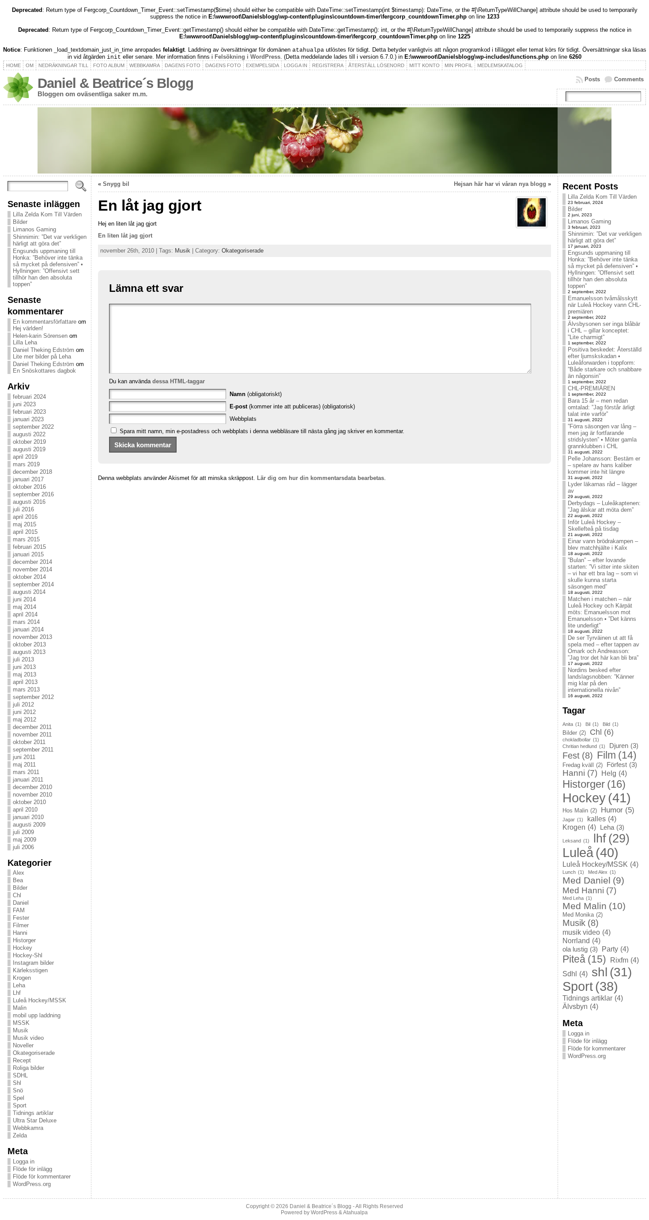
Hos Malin (579, 810)
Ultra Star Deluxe (35, 1120)
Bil (592, 724)
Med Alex (602, 872)
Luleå (590, 853)
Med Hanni (589, 890)
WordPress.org (32, 1184)
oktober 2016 (29, 486)
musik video (586, 932)
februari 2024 (29, 396)
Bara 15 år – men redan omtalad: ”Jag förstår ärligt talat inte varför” (601, 407)
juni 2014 (24, 599)
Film (617, 755)
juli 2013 (23, 659)
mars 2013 (26, 689)
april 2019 (25, 456)
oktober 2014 (29, 577)
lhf (611, 838)
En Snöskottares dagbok (44, 370)
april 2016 (25, 517)
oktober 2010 (29, 802)
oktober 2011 (29, 742)
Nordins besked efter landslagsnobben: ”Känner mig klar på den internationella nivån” (601, 680)
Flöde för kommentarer (42, 1176)
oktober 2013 (29, 644)
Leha (19, 985)
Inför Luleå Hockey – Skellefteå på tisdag (594, 525)
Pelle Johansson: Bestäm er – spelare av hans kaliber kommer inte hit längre (604, 465)
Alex (18, 872)
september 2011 (33, 749)
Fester (21, 917)
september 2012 (33, 697)
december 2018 (32, 471)
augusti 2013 (29, 652)
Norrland (581, 940)
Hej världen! (28, 328)
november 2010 (32, 794)
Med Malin (594, 906)
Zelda (20, 1135)
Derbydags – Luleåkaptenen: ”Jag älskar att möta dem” (604, 506)
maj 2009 (24, 839)
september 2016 (33, 494)
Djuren (623, 745)
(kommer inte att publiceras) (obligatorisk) (292, 406)
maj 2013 (24, 674)
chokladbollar (580, 739)
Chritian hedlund (583, 746)
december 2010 (32, 787)
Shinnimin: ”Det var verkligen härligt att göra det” (50, 240)
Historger (24, 940)
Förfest (622, 764)
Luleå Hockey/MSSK (39, 1000)
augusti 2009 (29, 824)
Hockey (22, 947)
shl (612, 972)
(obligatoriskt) (256, 394)
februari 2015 (29, 547)
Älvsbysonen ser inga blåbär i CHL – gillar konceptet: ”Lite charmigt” (604, 330)
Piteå (584, 959)
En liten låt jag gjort (125, 235)
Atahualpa (355, 1212)
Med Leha (577, 898)
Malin (19, 1008)
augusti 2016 (29, 502)
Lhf (17, 993)
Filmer (21, 925)
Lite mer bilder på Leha (42, 356)
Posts (592, 79)
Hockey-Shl (27, 955)
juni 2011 (24, 757)
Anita (571, 724)
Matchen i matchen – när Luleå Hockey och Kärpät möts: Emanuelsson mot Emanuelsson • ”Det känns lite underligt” (602, 612)
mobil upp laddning (36, 1015)
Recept (22, 1060)
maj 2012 (24, 719)
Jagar (572, 819)
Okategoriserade (34, 1053)
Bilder (20, 222)
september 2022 (33, 426)
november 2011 (32, 734)
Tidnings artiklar (33, 1113)
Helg (614, 773)
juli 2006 (23, 847)
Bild (611, 724)
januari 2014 (28, 629)
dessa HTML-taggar (178, 381)
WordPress (324, 1212)
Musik (20, 1030)
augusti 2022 (29, 434)
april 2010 (25, 809)
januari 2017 (28, 479)
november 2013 (32, 637)
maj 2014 (24, 607)
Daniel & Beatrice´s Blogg (115, 83)
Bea (18, 880)
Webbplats (243, 418)
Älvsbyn (580, 1006)
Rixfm (624, 960)
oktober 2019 (29, 441)
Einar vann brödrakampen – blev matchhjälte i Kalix (603, 544)
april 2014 (25, 614)
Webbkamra (28, 1128)
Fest (577, 755)
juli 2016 (23, 509)
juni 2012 (24, 712)
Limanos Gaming (34, 229)
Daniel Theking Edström (43, 350)
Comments (629, 79)
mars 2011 (26, 772)
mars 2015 (26, 539)
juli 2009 (23, 832)
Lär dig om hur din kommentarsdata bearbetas (320, 478)
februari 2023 (29, 411)
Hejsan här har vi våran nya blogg (500, 184)
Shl (17, 1083)
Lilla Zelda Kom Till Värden (47, 214)
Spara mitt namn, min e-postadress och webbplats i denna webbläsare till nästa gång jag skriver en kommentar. (262, 431)
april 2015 (25, 532)
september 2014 (33, 584)
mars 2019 (26, 464)
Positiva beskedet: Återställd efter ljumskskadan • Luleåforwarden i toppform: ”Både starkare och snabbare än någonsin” (604, 362)
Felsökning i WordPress (247, 56)
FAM (19, 910)
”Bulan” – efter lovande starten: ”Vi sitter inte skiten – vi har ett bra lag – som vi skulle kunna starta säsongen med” (603, 573)
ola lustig (580, 949)
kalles (601, 819)
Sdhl (575, 974)
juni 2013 (24, 667)
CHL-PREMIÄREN (591, 388)
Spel (18, 1098)
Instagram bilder (33, 962)
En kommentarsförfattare (44, 321)
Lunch (573, 872)
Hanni (20, 932)
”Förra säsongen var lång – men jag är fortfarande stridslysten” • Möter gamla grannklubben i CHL (602, 436)
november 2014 (32, 569)
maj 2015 (24, 524)
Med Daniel (593, 880)
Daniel (21, 902)
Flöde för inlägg (32, 1169)
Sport (19, 1105)
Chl (17, 895)
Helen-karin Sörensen (40, 335)
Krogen (22, 977)
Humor (617, 809)
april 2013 (25, 682)
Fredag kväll (582, 765)
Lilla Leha (25, 342)
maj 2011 (24, 764)
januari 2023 (28, 419)
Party (615, 949)
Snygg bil (116, 184)
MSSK (21, 1023)
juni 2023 (24, 404)
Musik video (28, 1038)
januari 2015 (28, 554)
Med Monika (582, 914)
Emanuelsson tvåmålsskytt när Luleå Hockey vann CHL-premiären (604, 305)
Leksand (575, 840)
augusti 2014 (29, 592)
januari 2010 (28, 817)
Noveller (23, 1045)
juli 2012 (23, 704)
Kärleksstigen (30, 970)
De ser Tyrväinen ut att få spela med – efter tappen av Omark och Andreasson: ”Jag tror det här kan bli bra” (603, 648)
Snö (18, 1090)
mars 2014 (26, 622)
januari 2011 (28, 779)
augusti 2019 (29, 449)
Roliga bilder (28, 1068)
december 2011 (32, 727)
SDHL (20, 1075)
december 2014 (32, 562)
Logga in (23, 1161)
